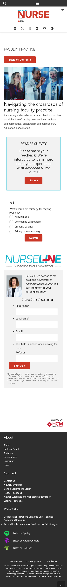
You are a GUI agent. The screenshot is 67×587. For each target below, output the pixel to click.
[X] (22, 28)
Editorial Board (11, 449)
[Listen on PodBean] (8, 548)
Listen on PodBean (22, 548)
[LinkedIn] (37, 28)
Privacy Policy (34, 561)
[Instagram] (30, 28)
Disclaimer (52, 561)
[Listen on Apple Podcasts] (8, 540)
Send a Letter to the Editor (17, 489)
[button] (4, 3)
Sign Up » (19, 365)
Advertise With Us (13, 485)
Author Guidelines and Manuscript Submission (27, 497)
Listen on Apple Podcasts (26, 540)
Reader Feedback (13, 493)
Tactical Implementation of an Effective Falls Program (31, 524)
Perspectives (10, 457)
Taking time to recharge (28, 231)
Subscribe (9, 461)
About (7, 445)
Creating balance (24, 226)
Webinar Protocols (13, 501)
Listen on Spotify (21, 533)
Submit (33, 237)
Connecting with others (28, 221)
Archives (8, 453)
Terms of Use (16, 561)
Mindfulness (22, 216)
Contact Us (9, 481)
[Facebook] (15, 28)
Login (62, 9)
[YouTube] (44, 28)
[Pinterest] (52, 28)
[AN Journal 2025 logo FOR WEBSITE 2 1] (34, 17)
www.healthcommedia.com (48, 429)
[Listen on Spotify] (8, 533)
